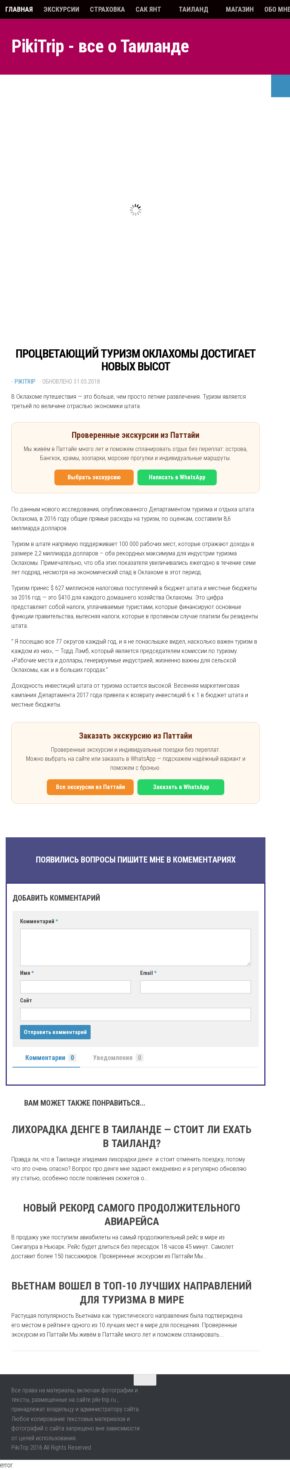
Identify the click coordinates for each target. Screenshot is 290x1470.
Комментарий (39, 921)
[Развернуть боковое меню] (280, 86)
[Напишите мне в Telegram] (272, 1395)
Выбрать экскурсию (94, 477)
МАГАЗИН (240, 9)
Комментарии (49, 1058)
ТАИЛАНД (193, 9)
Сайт (26, 1000)
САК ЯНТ (148, 9)
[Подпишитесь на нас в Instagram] (240, 1395)
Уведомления (117, 1058)
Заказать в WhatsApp (181, 787)
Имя (27, 973)
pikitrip (25, 381)
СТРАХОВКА (107, 9)
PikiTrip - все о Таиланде (100, 46)
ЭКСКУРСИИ (61, 9)
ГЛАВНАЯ (19, 9)
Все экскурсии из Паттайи (90, 787)
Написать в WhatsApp (177, 477)
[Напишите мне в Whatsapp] (256, 1395)
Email (148, 973)
